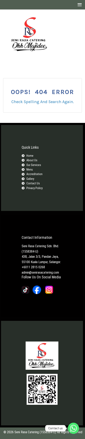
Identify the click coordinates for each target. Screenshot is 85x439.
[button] (78, 4)
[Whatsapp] (73, 428)
